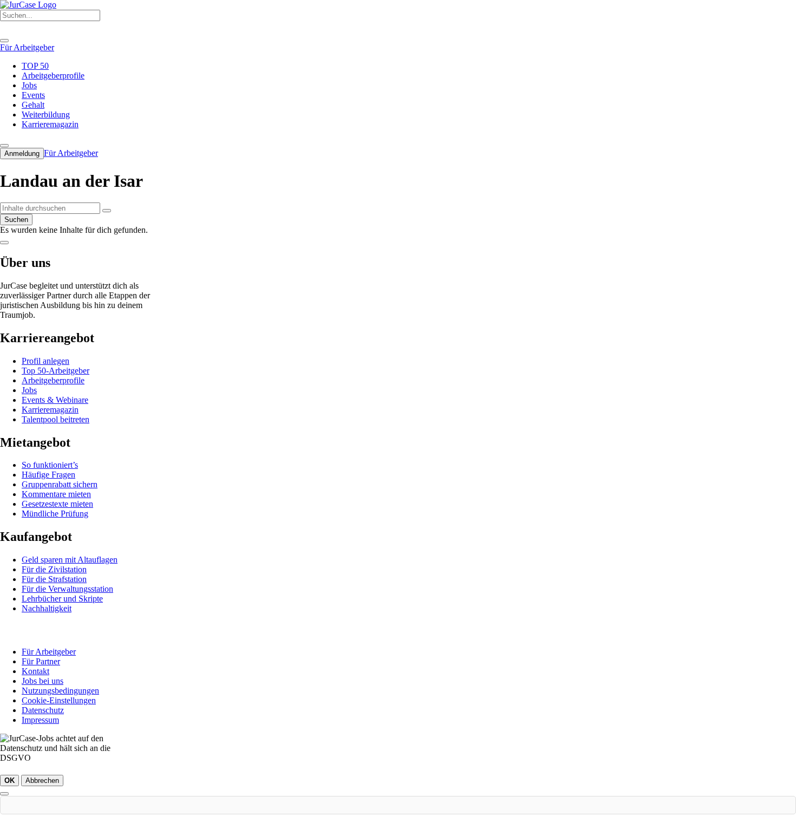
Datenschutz (43, 710)
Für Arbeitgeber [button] (27, 47)
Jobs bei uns (42, 680)
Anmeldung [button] (22, 153)
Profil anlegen (45, 360)
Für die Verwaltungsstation (67, 588)
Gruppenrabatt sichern (59, 484)
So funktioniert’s (50, 464)
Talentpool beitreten (55, 419)
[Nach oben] (4, 242)
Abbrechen (42, 780)
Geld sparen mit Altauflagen (70, 559)
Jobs (29, 390)
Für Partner (41, 661)
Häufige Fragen (48, 474)
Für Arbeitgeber (49, 651)
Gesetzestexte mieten (57, 503)
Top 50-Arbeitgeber (55, 370)
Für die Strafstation (54, 579)
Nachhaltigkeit (46, 608)
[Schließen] (4, 793)
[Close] (4, 40)
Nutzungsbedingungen (60, 690)
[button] (106, 210)
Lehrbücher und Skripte (62, 598)
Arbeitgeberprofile (53, 380)
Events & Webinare (55, 399)
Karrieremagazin (50, 409)
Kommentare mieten (56, 494)
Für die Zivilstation (54, 569)
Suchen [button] (16, 219)
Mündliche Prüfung (55, 513)
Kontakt (35, 671)
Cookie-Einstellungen (59, 700)
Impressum (40, 719)
